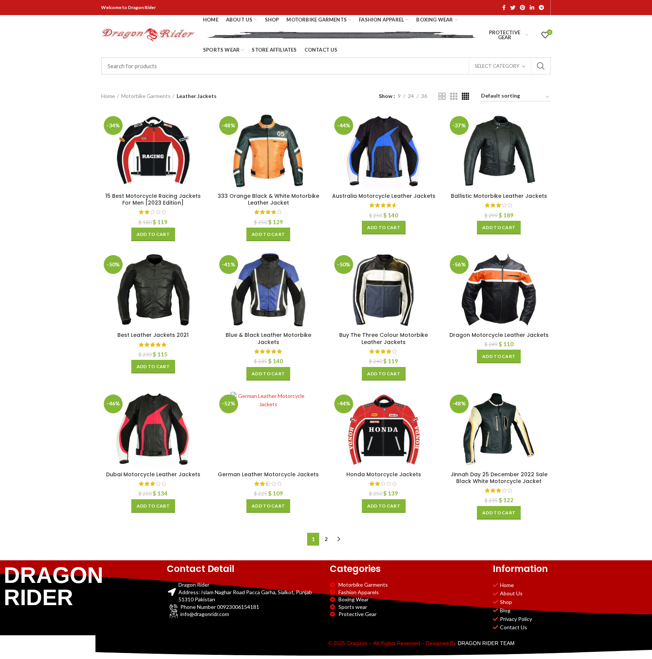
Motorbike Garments (146, 96)
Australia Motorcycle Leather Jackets (383, 196)
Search (540, 66)
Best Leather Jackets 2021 (153, 335)
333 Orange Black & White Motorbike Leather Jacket (268, 199)
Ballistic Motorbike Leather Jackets (499, 196)
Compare (199, 125)
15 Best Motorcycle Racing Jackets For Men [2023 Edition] (153, 199)
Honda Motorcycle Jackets (383, 474)
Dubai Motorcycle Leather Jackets (153, 474)
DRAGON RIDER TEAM (486, 643)
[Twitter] (513, 7)
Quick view (199, 142)
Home (108, 96)
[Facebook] (504, 7)
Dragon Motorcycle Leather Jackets (499, 335)
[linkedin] (532, 7)
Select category (497, 66)
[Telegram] (541, 7)
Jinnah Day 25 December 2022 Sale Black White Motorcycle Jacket (499, 478)
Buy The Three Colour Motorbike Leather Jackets (383, 338)
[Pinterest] (522, 7)
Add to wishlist (199, 159)
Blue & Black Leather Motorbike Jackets (268, 338)
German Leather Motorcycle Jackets (268, 474)
